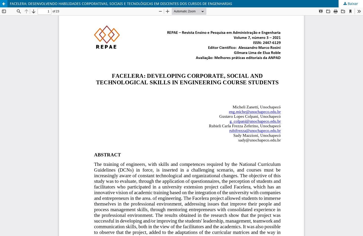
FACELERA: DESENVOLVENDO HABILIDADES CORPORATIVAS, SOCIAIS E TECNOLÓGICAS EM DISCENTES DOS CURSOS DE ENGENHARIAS (121, 3)
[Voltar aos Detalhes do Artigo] (3, 3)
